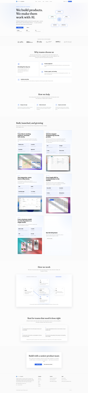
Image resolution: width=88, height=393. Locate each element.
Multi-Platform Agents (53, 381)
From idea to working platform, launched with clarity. (24, 135)
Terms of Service (64, 379)
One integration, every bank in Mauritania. (24, 178)
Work (36, 1)
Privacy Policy (64, 378)
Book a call (70, 1)
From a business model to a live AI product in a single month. (25, 220)
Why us (28, 27)
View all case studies (49, 238)
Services (39, 1)
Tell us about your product (48, 364)
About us (39, 378)
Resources (39, 379)
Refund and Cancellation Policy (66, 381)
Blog (43, 1)
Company (46, 1)
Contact (51, 1)
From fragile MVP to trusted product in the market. (52, 179)
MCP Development (53, 379)
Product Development (53, 378)
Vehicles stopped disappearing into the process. (52, 135)
